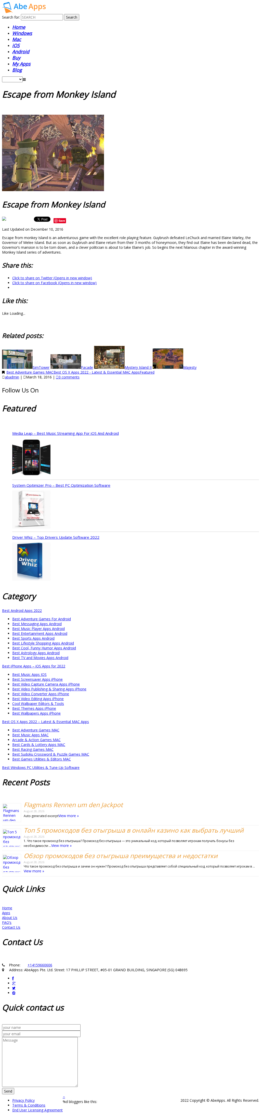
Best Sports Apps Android (33, 638)
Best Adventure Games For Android (41, 618)
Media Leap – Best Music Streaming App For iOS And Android (65, 433)
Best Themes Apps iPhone (34, 708)
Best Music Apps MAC (30, 734)
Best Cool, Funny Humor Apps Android (44, 648)
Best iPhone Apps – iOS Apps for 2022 (33, 666)
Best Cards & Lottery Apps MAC (38, 744)
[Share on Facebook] (4, 220)
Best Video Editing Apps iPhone (38, 698)
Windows (22, 33)
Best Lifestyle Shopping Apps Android (43, 643)
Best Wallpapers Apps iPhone (36, 713)
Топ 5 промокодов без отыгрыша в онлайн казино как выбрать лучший (134, 830)
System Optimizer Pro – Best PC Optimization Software (61, 485)
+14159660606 (40, 965)
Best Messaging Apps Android (37, 623)
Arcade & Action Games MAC (36, 739)
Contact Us (11, 927)
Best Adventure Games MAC (30, 372)
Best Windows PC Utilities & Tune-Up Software (41, 767)
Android (20, 51)
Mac (16, 39)
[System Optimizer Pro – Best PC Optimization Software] (31, 510)
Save (62, 220)
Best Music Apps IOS (29, 674)
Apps (6, 912)
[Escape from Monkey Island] (24, 11)
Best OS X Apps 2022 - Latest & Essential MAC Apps (97, 372)
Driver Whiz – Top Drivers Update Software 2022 (55, 537)
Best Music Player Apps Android (38, 628)
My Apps (21, 64)
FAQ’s (6, 922)
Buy (16, 58)
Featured (147, 372)
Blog (17, 70)
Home (18, 27)
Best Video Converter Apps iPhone (40, 693)
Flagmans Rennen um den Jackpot (73, 804)
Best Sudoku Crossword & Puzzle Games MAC (50, 754)
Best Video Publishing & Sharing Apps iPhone (49, 689)
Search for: (11, 17)
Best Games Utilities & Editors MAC (41, 759)
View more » (68, 815)
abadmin (12, 377)
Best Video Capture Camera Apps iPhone (46, 684)
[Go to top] (64, 1096)
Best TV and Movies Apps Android (40, 657)
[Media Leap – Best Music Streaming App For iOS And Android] (31, 458)
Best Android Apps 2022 (22, 610)
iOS (16, 45)
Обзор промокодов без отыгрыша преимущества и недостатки (121, 855)
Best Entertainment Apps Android (39, 633)
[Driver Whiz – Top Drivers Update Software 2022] (31, 562)
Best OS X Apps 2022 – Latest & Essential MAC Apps (45, 721)
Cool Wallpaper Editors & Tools (38, 703)
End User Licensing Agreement (37, 1110)
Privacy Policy (23, 1100)
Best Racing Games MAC (33, 749)
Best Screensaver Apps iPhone (37, 679)
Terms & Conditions (28, 1105)
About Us (9, 917)
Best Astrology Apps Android (36, 652)
